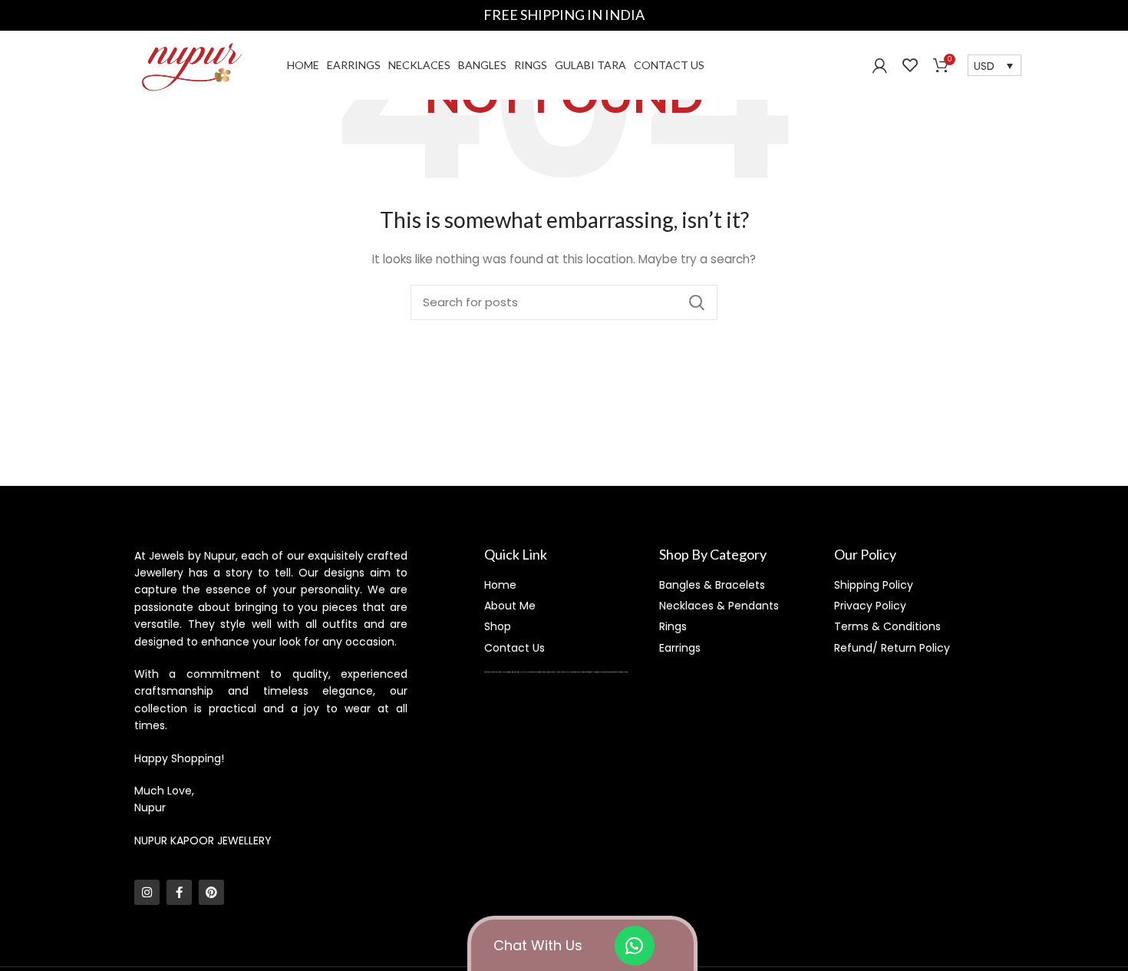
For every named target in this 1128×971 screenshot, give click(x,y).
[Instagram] (147, 892)
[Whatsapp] (635, 946)
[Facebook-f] (179, 892)
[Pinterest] (211, 892)
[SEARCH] (697, 302)
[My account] (880, 65)
